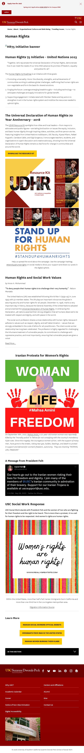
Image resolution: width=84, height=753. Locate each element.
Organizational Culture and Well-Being (35, 29)
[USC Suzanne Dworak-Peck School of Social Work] (15, 22)
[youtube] (54, 671)
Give (45, 698)
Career (8, 698)
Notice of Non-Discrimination (17, 705)
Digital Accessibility (13, 711)
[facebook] (43, 671)
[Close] (81, 4)
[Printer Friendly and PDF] (76, 671)
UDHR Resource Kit (17, 125)
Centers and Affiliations (53, 685)
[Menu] (80, 22)
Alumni (47, 692)
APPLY (6, 12)
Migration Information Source (42, 607)
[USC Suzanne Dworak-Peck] (22, 671)
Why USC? (9, 685)
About (15, 29)
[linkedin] (60, 671)
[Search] (76, 22)
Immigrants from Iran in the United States (42, 633)
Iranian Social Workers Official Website (42, 625)
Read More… (10, 343)
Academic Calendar (13, 692)
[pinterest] (65, 671)
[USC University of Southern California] (78, 18)
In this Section (14, 652)
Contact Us (48, 705)
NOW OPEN (43, 7)
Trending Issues (58, 29)
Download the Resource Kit (21, 153)
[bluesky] (48, 671)
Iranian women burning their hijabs (42, 641)
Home (9, 29)
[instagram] (71, 671)
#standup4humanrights (16, 265)
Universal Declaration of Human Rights (38, 309)
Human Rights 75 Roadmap (20, 74)
